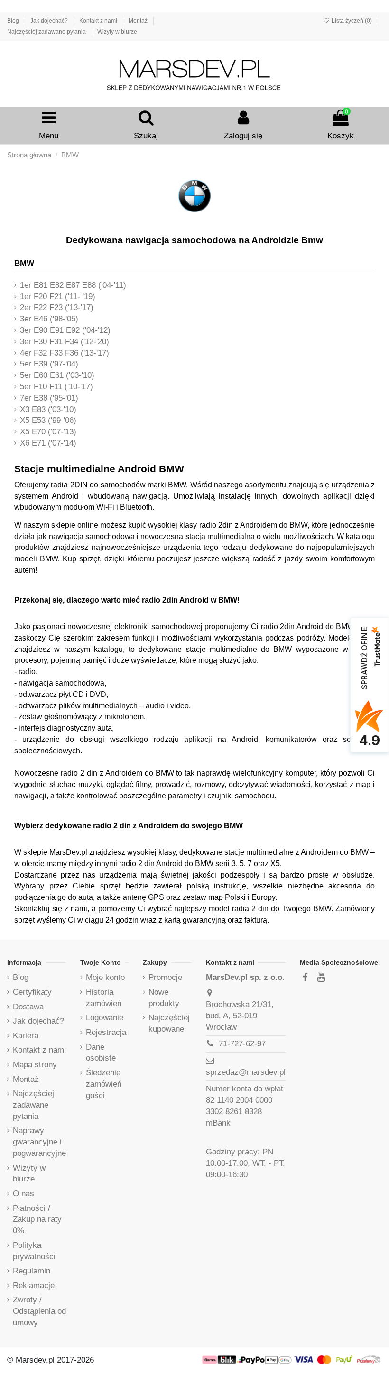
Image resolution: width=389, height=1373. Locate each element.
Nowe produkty (163, 998)
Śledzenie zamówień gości (103, 1084)
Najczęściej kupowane (169, 1023)
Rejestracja (106, 1032)
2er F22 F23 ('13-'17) (56, 307)
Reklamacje (34, 1285)
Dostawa (28, 1006)
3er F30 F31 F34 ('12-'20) (64, 341)
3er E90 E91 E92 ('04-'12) (65, 330)
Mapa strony (35, 1064)
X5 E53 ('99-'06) (48, 420)
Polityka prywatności (34, 1251)
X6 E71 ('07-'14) (48, 443)
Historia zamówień (103, 998)
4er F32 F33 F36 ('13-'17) (64, 352)
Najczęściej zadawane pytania (47, 31)
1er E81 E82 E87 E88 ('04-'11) (73, 285)
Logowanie (104, 1017)
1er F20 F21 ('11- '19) (57, 296)
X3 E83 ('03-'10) (48, 409)
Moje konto (105, 977)
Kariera (25, 1035)
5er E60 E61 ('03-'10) (57, 375)
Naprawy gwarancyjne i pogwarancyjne (39, 1142)
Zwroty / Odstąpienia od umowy (39, 1311)
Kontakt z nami (99, 21)
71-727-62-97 (242, 1043)
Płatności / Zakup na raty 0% (37, 1220)
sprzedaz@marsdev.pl (246, 1072)
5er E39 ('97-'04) (49, 363)
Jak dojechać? (49, 21)
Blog (13, 21)
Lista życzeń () (351, 21)
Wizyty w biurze (117, 31)
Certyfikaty (32, 992)
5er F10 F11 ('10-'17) (56, 386)
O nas (23, 1193)
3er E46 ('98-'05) (49, 318)
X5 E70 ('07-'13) (48, 431)
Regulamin (31, 1270)
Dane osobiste (101, 1053)
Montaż (139, 21)
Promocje (165, 977)
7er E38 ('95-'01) (49, 398)
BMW (24, 263)
